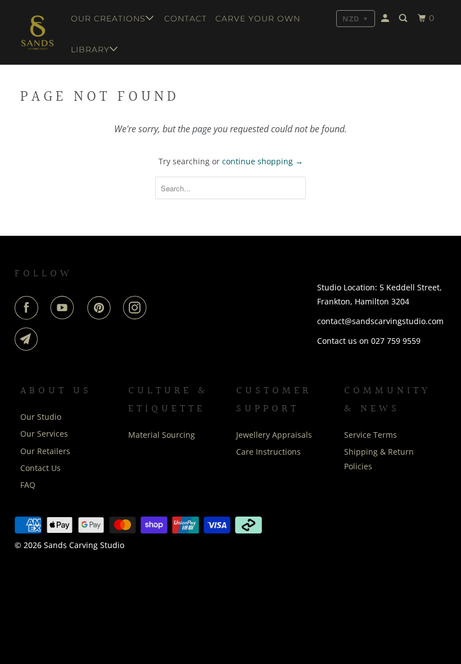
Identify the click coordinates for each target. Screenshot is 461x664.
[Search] (404, 18)
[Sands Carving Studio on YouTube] (65, 308)
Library (90, 49)
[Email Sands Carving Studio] (29, 339)
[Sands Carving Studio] (38, 32)
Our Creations (108, 19)
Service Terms (370, 434)
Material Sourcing (161, 434)
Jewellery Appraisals (274, 434)
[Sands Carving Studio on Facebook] (29, 308)
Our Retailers (45, 451)
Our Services (44, 433)
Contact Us (40, 468)
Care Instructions (268, 451)
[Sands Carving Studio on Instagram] (137, 308)
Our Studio (40, 416)
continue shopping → (262, 161)
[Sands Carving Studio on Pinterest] (101, 308)
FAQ (27, 484)
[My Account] (386, 18)
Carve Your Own (257, 19)
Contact (185, 19)
